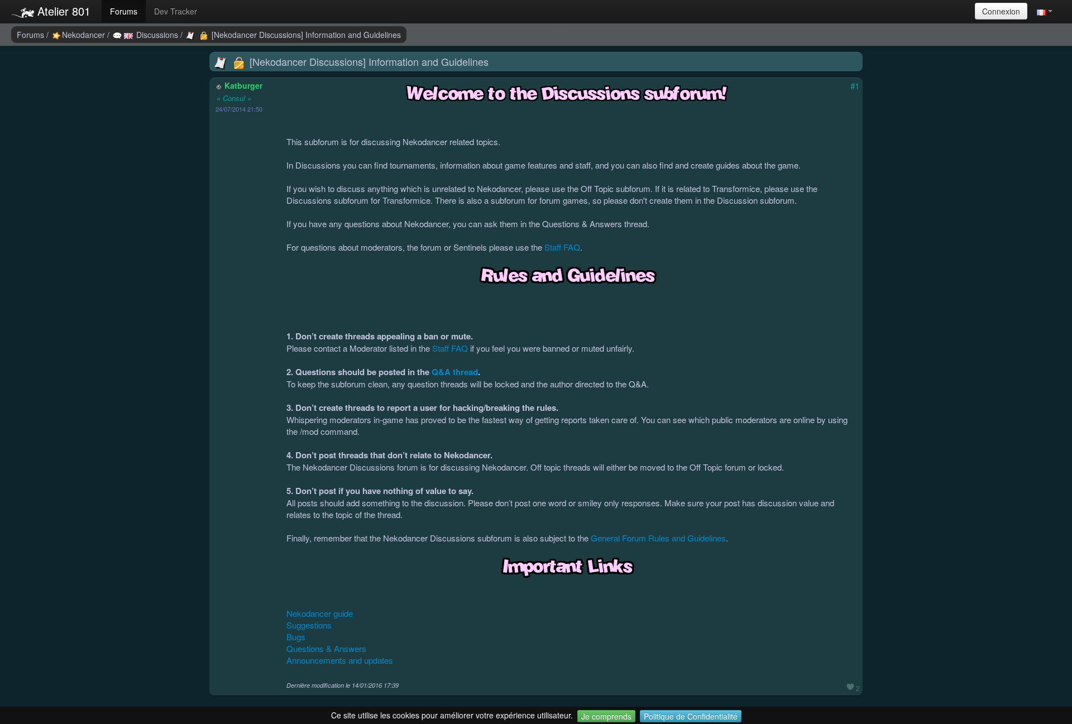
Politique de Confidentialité (691, 716)
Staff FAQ (562, 247)
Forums (123, 11)
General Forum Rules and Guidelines (658, 538)
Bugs (295, 637)
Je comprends (606, 716)
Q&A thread (455, 372)
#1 (854, 86)
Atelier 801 (62, 11)
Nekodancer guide (319, 613)
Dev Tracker (175, 11)
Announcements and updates (339, 660)
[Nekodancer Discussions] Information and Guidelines (305, 34)
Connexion (1001, 11)
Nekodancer (84, 34)
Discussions (157, 34)
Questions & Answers (326, 648)
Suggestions (309, 625)
